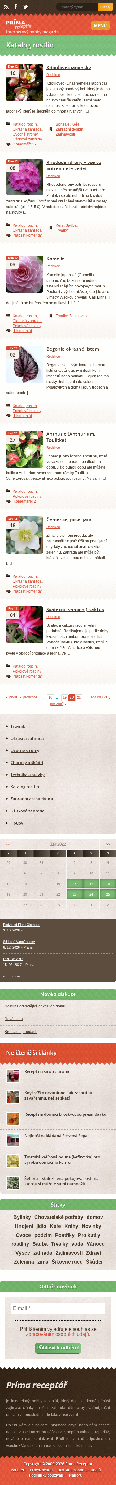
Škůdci (94, 1262)
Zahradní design (69, 129)
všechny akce (13, 976)
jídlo (41, 1226)
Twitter (26, 7)
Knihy (71, 1226)
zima (42, 1262)
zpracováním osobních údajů (57, 1334)
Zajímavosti (65, 134)
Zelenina (24, 1262)
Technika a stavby (28, 774)
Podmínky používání (46, 1475)
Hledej (105, 7)
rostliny (20, 1244)
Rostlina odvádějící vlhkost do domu (35, 1006)
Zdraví (93, 1253)
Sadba (71, 225)
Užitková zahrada (27, 139)
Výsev (22, 1253)
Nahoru (76, 1475)
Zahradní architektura (32, 799)
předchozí (30, 697)
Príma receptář (19, 24)
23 (74, 894)
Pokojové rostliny (27, 326)
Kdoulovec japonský (68, 67)
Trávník (18, 726)
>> (108, 844)
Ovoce (23, 1235)
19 (65, 697)
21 (79, 697)
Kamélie (55, 259)
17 (91, 883)
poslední (56, 704)
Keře (75, 124)
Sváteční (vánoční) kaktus (75, 609)
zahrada (42, 1253)
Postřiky (65, 1235)
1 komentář (22, 331)
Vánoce (96, 1244)
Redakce (53, 75)
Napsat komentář (27, 235)
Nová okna (14, 1019)
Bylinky (22, 1217)
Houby (17, 823)
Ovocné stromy (25, 134)
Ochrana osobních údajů (79, 1470)
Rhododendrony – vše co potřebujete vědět (73, 165)
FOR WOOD (13, 959)
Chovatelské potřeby (58, 1217)
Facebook (16, 7)
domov (95, 1217)
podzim (43, 1235)
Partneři (18, 1470)
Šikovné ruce (67, 1262)
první (13, 697)
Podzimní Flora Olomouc (21, 925)
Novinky (91, 1226)
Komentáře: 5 (24, 144)
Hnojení (24, 1226)
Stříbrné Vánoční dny (19, 942)
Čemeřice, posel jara (69, 519)
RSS (7, 7)
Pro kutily (89, 1235)
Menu (100, 25)
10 (50, 697)
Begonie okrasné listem (72, 349)
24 (91, 894)
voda (77, 1244)
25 (108, 894)
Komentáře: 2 (24, 501)
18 (108, 883)
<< (8, 844)
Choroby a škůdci (27, 762)
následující (99, 697)
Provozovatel (41, 1470)
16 (74, 883)
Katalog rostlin (25, 124)
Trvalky (62, 230)
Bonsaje (63, 124)
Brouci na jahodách (21, 1031)
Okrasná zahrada (27, 129)
